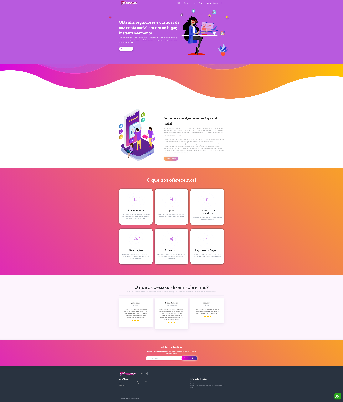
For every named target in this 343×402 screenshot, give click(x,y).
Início (178, 3)
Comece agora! (126, 49)
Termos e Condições (142, 382)
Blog (194, 3)
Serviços (186, 3)
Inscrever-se (216, 3)
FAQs (200, 3)
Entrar (209, 3)
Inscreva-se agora (189, 358)
